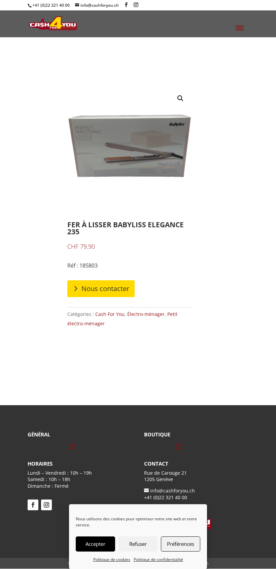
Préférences (180, 543)
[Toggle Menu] (240, 28)
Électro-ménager (146, 314)
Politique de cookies (111, 559)
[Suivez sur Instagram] (46, 505)
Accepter (95, 543)
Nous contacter (105, 288)
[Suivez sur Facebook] (33, 505)
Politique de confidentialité (158, 559)
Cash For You (110, 314)
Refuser (138, 543)
